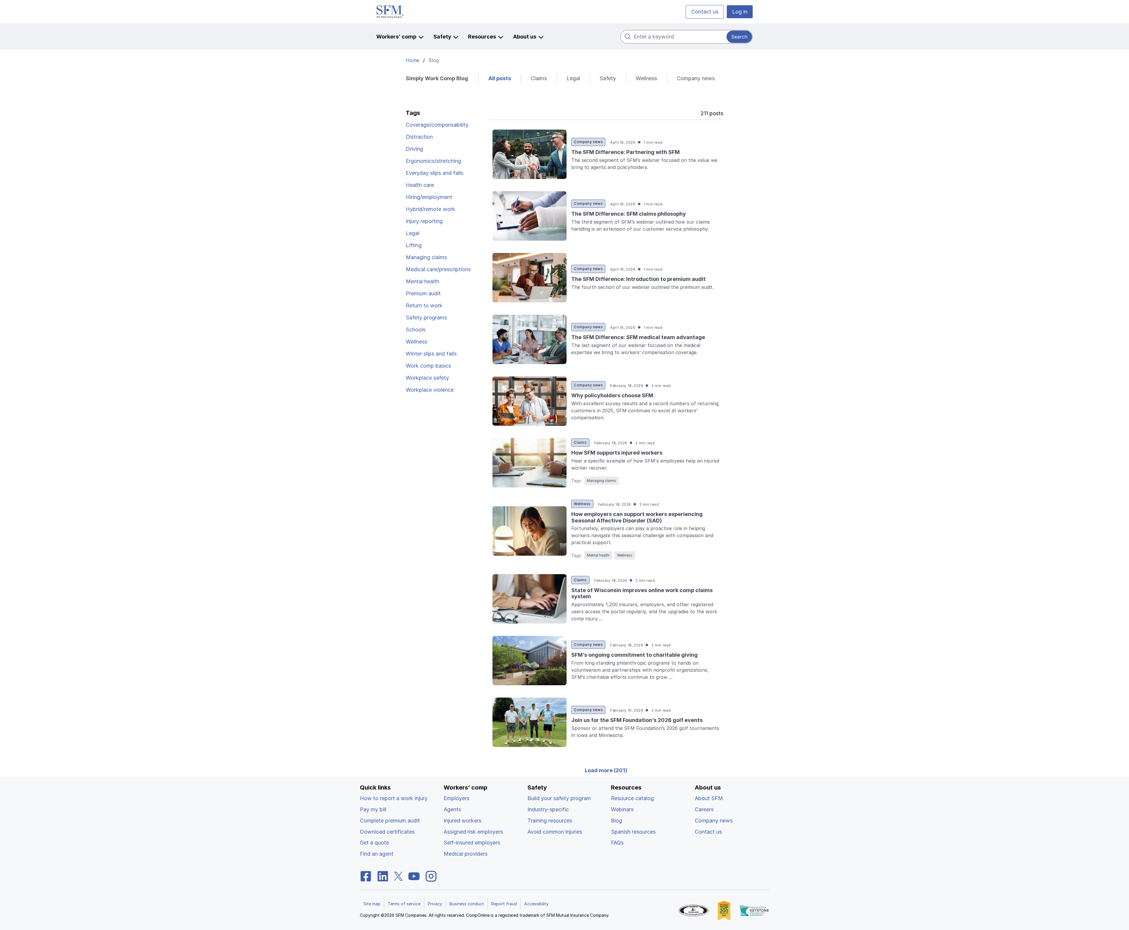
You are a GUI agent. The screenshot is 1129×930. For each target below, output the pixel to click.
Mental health (422, 281)
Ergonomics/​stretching (433, 161)
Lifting (414, 245)
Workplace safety (427, 378)
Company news (696, 78)
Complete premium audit (390, 820)
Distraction (419, 137)
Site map (371, 903)
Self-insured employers (472, 842)
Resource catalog (632, 798)
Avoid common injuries (554, 832)
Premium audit (423, 293)
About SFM (709, 798)
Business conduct (467, 903)
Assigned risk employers (473, 832)
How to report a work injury (393, 798)
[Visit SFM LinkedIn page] (383, 875)
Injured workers (462, 820)
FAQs (617, 842)
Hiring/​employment (429, 197)
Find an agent (376, 854)
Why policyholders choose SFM (612, 395)
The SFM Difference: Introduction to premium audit (638, 279)
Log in (739, 12)
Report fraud (504, 903)
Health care (420, 185)
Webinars (622, 809)
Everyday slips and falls (434, 173)
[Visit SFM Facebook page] (366, 875)
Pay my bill (373, 809)
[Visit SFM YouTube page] (414, 875)
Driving (414, 149)
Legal (573, 78)
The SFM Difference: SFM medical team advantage (638, 337)
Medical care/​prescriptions (438, 269)
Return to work (424, 305)
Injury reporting (424, 221)
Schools (415, 329)
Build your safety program (559, 798)
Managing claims (426, 257)
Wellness (646, 78)
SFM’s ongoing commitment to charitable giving (634, 655)
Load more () (606, 770)
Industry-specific (548, 809)
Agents (452, 809)
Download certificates (387, 832)
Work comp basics (428, 366)
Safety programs (426, 317)
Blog (616, 820)
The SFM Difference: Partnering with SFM (625, 152)
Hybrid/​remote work (430, 209)
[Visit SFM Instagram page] (431, 875)
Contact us (704, 12)
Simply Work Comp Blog (437, 78)
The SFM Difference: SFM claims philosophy (628, 214)
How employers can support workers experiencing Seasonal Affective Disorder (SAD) (637, 517)
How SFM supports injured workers (616, 453)
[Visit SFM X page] (398, 876)
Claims (539, 78)
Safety (607, 78)
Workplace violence (430, 390)
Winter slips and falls (431, 354)
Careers (704, 809)
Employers (456, 798)
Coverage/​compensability (437, 125)
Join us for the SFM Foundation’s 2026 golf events (637, 720)
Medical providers (465, 854)
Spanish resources (633, 832)
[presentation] (529, 154)
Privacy (435, 903)
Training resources (549, 820)
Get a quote (374, 842)
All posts (499, 78)
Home (412, 60)
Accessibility (536, 903)
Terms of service (404, 903)
